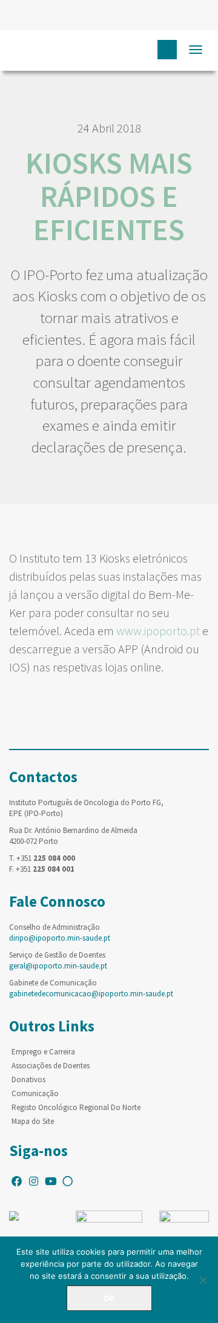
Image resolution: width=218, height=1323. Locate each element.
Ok (109, 1298)
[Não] (203, 1280)
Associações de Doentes (51, 1065)
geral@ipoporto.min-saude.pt (58, 966)
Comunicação (35, 1093)
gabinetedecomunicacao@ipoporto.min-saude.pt (91, 993)
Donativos (28, 1079)
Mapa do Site (33, 1121)
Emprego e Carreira (43, 1052)
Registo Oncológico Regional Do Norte (76, 1107)
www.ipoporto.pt (158, 630)
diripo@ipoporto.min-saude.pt (59, 938)
